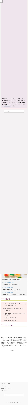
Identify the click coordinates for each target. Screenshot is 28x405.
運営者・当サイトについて (6, 388)
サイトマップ (3, 390)
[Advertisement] (14, 365)
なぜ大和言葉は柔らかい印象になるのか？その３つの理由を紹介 (14, 314)
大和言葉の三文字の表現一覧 (9, 321)
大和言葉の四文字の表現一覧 (9, 318)
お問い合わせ (3, 386)
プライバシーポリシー (5, 383)
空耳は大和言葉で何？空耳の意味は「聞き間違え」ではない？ (14, 309)
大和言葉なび (7, 106)
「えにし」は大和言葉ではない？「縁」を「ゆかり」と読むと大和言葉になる (14, 304)
